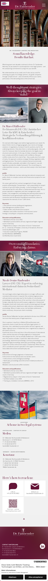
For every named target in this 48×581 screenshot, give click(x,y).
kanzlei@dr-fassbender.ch (11, 446)
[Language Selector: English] (5, 4)
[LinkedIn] (42, 546)
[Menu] (44, 5)
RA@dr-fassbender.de (9, 467)
